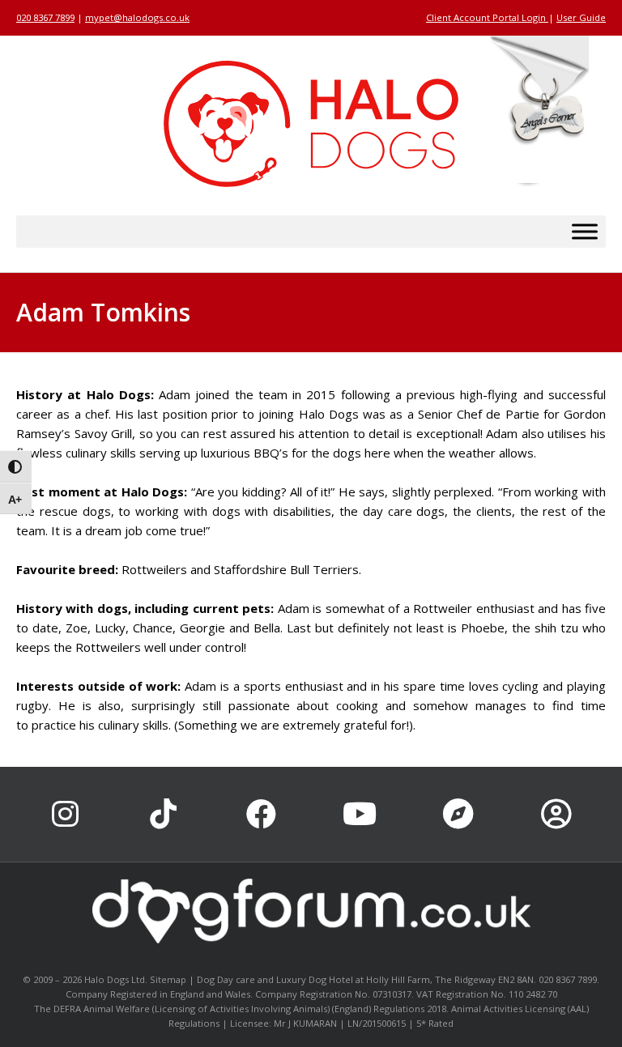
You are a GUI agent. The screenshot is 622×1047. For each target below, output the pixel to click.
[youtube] (360, 814)
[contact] (458, 814)
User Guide (581, 17)
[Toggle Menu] (585, 232)
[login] (556, 814)
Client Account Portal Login (487, 17)
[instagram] (65, 814)
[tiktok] (163, 814)
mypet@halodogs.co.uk (137, 17)
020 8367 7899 (45, 17)
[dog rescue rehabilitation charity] (545, 112)
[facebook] (262, 814)
